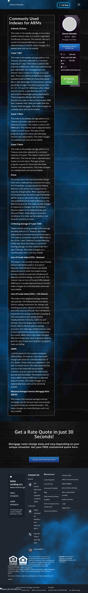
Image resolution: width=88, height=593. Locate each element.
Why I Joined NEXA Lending (68, 493)
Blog (45, 492)
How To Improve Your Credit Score (51, 505)
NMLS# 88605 (66, 484)
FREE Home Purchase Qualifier (51, 497)
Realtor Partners (67, 499)
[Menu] (79, 4)
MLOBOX (51, 587)
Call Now (64, 5)
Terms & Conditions (50, 511)
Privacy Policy (66, 475)
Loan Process (48, 484)
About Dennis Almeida (69, 488)
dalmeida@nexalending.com (70, 70)
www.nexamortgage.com (21, 487)
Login (64, 504)
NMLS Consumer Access (70, 479)
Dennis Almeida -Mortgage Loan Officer (28, 587)
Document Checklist (51, 488)
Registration (66, 508)
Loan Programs (49, 480)
